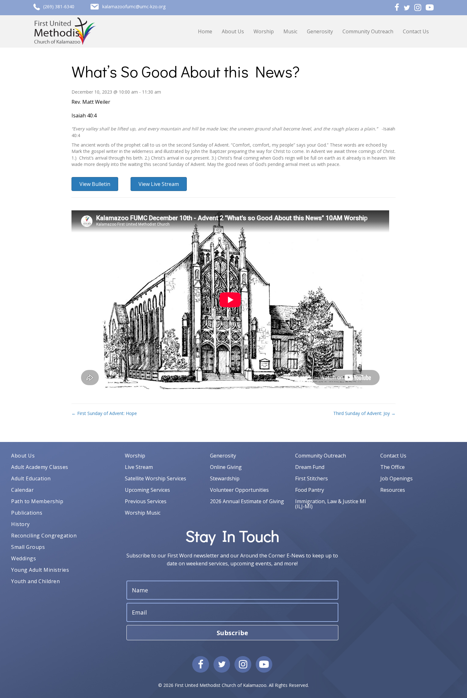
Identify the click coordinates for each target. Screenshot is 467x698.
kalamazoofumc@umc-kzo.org (134, 6)
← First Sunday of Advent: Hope (104, 413)
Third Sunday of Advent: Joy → (364, 413)
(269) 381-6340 (58, 6)
